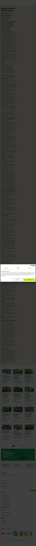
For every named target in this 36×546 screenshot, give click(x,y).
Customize (17, 279)
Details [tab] (18, 268)
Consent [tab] (6, 268)
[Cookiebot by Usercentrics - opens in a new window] (31, 265)
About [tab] (30, 268)
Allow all (29, 279)
